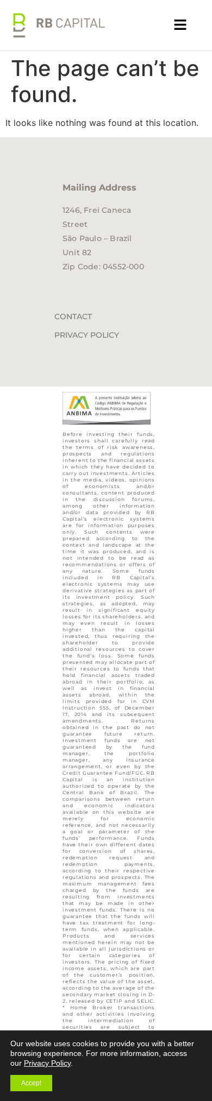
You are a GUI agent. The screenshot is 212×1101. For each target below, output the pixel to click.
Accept (31, 1083)
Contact (73, 316)
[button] (180, 25)
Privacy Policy (86, 335)
